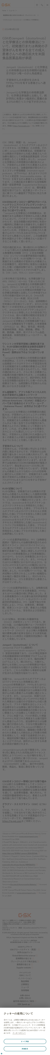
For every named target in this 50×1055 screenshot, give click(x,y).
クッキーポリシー (19, 1033)
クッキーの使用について (18, 1013)
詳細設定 (25, 1049)
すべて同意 (25, 1041)
